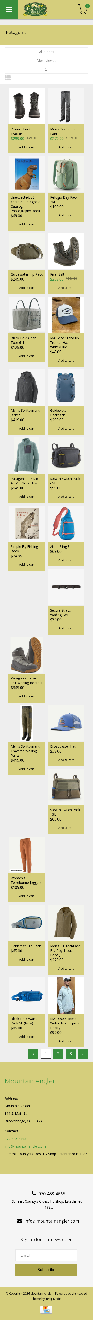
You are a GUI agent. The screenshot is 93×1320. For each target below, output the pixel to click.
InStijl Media (54, 1299)
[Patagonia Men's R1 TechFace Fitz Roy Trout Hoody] (66, 923)
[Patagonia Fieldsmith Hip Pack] (26, 923)
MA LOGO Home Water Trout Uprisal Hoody (65, 1023)
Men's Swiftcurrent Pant (64, 131)
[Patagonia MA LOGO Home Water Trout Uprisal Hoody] (66, 995)
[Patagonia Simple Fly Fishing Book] (26, 523)
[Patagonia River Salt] (66, 251)
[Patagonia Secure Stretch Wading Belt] (66, 587)
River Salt (57, 274)
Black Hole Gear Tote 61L (23, 340)
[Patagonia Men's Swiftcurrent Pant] (66, 106)
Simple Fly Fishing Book (24, 548)
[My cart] (83, 9)
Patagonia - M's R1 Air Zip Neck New (25, 480)
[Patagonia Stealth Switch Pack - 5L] (66, 455)
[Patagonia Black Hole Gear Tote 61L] (26, 315)
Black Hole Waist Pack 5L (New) (24, 1020)
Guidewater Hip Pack (27, 274)
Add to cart (26, 147)
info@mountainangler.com (25, 1146)
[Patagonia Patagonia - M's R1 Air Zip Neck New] (26, 455)
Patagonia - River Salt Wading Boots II (26, 680)
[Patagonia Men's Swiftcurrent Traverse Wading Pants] (26, 723)
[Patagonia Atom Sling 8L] (66, 523)
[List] (8, 77)
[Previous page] (33, 1054)
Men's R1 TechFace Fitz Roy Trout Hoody (65, 950)
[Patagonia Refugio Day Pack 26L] (66, 174)
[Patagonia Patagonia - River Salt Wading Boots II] (26, 655)
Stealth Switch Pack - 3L (65, 812)
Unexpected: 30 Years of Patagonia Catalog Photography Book (25, 204)
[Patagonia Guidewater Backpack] (66, 387)
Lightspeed (79, 1293)
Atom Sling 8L (61, 546)
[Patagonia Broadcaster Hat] (66, 723)
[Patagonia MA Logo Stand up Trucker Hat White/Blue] (66, 315)
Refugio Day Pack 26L (64, 199)
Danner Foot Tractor (21, 131)
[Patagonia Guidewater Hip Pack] (26, 251)
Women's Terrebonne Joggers (26, 880)
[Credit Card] (46, 1310)
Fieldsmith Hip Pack (26, 946)
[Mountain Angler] (42, 9)
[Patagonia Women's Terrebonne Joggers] (26, 855)
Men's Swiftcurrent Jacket (25, 412)
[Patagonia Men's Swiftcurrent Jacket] (26, 387)
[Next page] (83, 1054)
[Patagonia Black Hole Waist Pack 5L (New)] (26, 995)
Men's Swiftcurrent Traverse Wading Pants (25, 751)
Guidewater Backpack (59, 412)
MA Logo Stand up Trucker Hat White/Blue (64, 342)
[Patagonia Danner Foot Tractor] (26, 106)
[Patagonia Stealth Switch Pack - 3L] (66, 787)
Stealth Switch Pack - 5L (65, 480)
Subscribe (46, 1269)
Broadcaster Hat (63, 746)
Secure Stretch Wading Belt (61, 612)
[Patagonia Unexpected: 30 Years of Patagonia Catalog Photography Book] (26, 174)
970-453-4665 (15, 1138)
